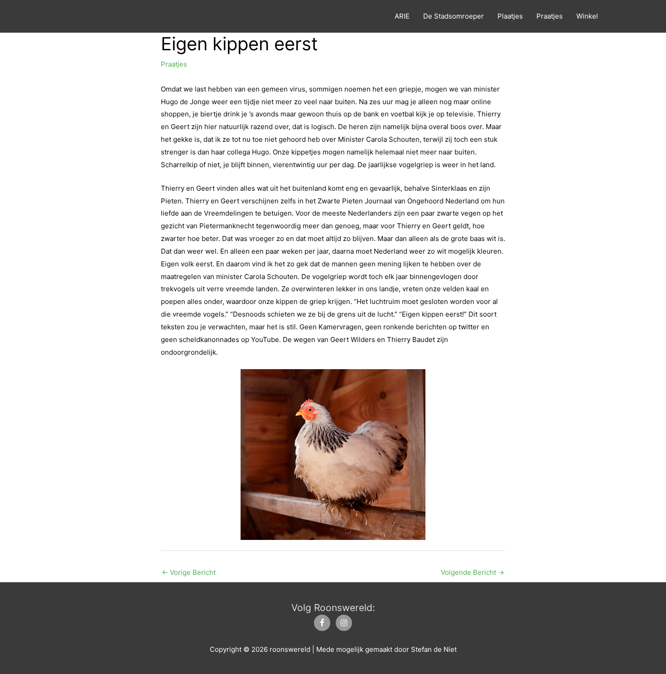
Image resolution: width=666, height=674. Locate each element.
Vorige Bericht (189, 572)
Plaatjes (510, 16)
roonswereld (106, 16)
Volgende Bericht (472, 572)
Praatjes (549, 16)
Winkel (587, 16)
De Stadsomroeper (453, 16)
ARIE (402, 16)
